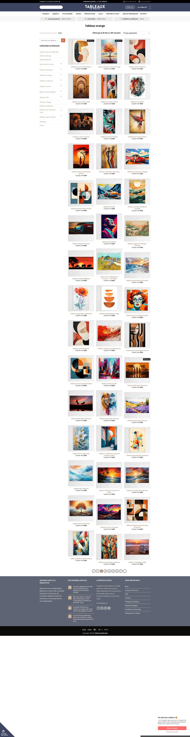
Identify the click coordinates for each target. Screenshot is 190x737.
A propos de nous (131, 590)
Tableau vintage (45, 102)
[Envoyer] (61, 7)
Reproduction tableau (48, 92)
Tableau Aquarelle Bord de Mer (137, 280)
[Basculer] (61, 63)
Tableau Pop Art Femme (109, 137)
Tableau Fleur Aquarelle (81, 453)
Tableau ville (44, 97)
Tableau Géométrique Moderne (137, 455)
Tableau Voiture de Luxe (81, 244)
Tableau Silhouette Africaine (137, 385)
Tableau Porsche (109, 207)
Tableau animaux (46, 75)
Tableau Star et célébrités (49, 52)
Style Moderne (67, 14)
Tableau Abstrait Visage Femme (137, 350)
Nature (78, 14)
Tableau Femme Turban (109, 102)
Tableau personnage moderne (109, 562)
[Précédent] (93, 571)
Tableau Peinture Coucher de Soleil (109, 491)
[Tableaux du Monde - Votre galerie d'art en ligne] (95, 7)
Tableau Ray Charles (109, 242)
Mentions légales (131, 605)
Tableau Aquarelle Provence (137, 420)
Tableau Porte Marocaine (81, 102)
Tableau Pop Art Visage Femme (137, 315)
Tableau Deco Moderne (81, 348)
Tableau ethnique (46, 70)
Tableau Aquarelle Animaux (109, 419)
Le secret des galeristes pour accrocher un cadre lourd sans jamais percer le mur (83, 618)
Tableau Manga (45, 56)
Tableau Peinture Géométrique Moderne (137, 526)
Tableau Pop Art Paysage (109, 527)
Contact (128, 598)
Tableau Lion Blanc (137, 102)
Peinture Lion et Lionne (81, 137)
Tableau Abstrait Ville (109, 384)
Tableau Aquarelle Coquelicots (81, 314)
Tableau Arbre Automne (81, 524)
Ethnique (45, 14)
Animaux (55, 14)
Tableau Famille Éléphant (81, 279)
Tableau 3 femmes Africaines (109, 172)
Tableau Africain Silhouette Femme (81, 173)
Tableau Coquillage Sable (137, 562)
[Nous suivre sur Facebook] (98, 608)
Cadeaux (43, 122)
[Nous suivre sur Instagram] (102, 608)
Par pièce (143, 14)
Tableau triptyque (46, 106)
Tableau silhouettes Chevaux (81, 419)
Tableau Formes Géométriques (81, 384)
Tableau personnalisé (130, 14)
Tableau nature (45, 86)
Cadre (42, 125)
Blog (126, 586)
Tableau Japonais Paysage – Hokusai (137, 244)
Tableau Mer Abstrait (81, 488)
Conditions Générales (133, 609)
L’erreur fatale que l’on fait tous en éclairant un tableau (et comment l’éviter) (83, 589)
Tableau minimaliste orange (109, 314)
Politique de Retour (132, 602)
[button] (142, 7)
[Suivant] (124, 571)
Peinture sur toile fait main (47, 111)
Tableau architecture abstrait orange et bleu (109, 454)
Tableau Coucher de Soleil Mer (137, 490)
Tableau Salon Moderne (137, 67)
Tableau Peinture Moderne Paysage (137, 208)
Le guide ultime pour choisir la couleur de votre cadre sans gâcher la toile (83, 609)
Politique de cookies (132, 613)
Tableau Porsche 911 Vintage (137, 172)
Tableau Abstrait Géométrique (81, 558)
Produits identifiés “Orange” (48, 33)
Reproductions (89, 14)
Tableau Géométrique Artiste (81, 209)
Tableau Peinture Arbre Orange (109, 67)
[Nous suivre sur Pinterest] (109, 608)
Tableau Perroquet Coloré (137, 137)
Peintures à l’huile (112, 14)
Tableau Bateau (45, 60)
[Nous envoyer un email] (105, 608)
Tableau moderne (46, 81)
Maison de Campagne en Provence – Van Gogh (109, 278)
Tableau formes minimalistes (81, 67)
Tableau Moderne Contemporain (109, 348)
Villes (100, 14)
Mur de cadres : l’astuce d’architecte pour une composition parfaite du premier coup (82, 600)
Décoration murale (47, 64)
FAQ (126, 594)
